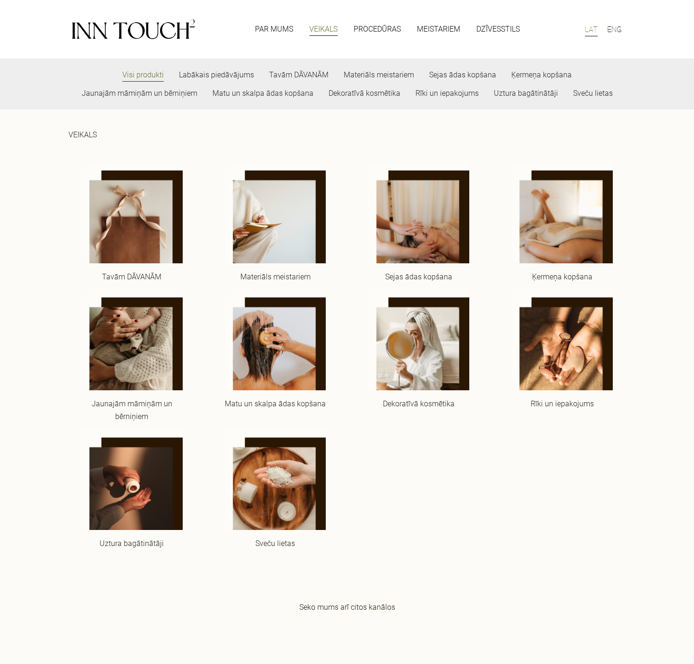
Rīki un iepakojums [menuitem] (447, 93)
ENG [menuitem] (614, 29)
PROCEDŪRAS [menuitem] (377, 29)
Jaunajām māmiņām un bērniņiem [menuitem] (139, 93)
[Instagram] (357, 633)
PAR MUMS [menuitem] (274, 29)
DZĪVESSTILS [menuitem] (498, 29)
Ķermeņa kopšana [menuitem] (541, 74)
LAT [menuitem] (591, 29)
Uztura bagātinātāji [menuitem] (526, 93)
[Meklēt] (549, 29)
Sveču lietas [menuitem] (593, 93)
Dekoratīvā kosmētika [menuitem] (364, 93)
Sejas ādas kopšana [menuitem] (462, 74)
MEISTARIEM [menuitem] (438, 29)
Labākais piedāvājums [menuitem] (216, 74)
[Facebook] (315, 633)
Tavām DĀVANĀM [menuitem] (299, 74)
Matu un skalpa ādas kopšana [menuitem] (262, 93)
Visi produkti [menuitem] (143, 74)
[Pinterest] (336, 633)
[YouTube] (378, 633)
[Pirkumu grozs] (570, 29)
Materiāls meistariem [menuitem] (379, 74)
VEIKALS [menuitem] (323, 29)
